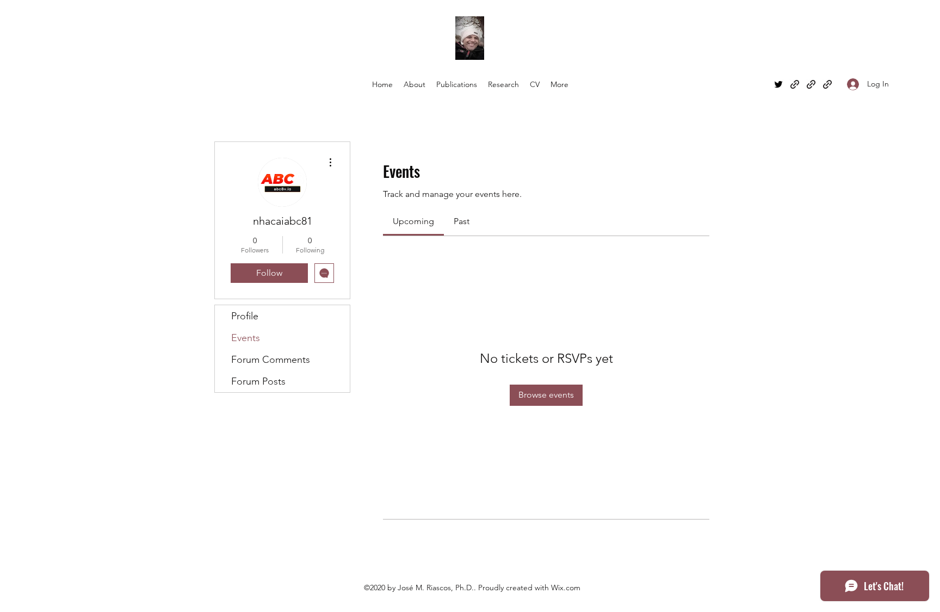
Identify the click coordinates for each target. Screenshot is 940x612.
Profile (244, 316)
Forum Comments (270, 360)
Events (245, 338)
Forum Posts (258, 381)
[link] (413, 221)
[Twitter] (778, 84)
